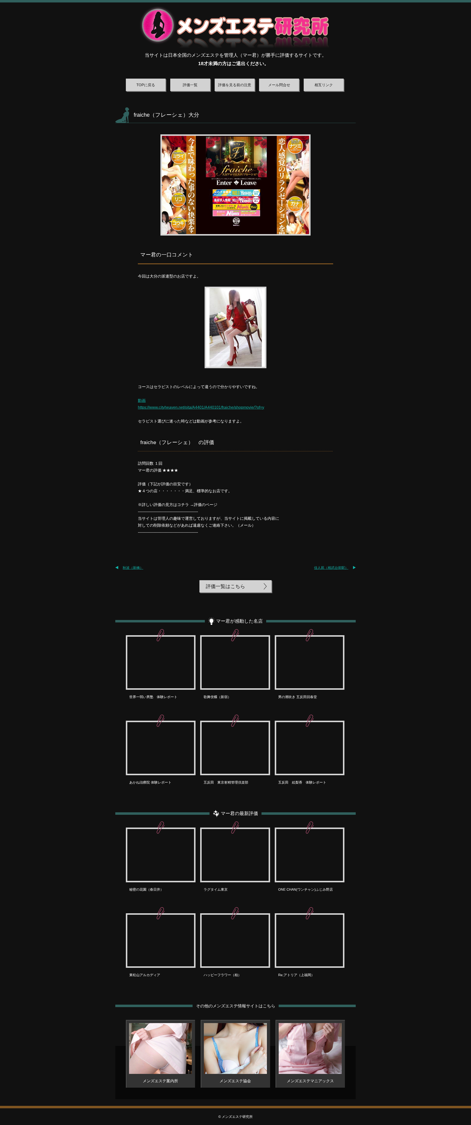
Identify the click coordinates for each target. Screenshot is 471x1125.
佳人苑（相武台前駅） (331, 568)
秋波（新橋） (133, 568)
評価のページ (205, 505)
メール (246, 525)
